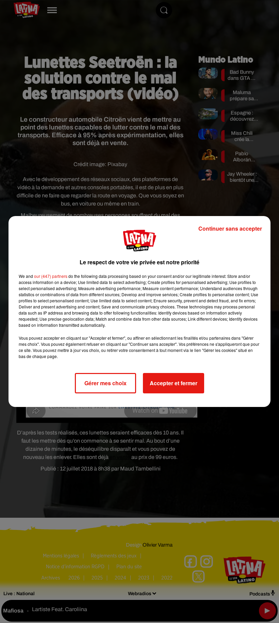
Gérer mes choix (105, 383)
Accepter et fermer (173, 383)
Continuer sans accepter (230, 228)
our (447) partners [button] (50, 276)
